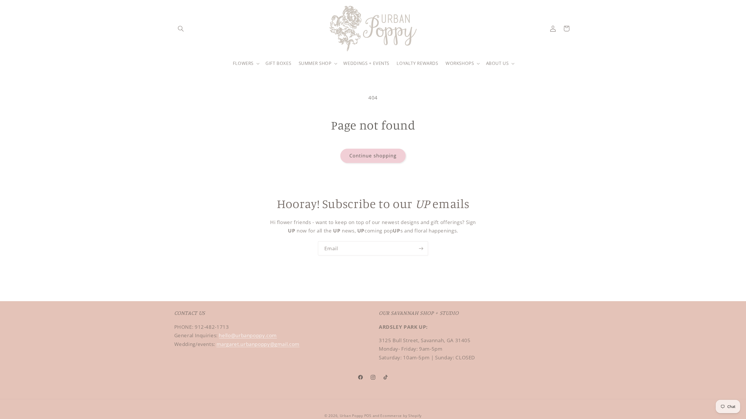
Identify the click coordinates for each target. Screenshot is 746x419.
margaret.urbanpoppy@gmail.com (258, 344)
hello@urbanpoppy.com (248, 335)
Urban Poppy (351, 415)
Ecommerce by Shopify (401, 415)
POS (368, 415)
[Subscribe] (421, 248)
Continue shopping (373, 155)
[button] (181, 28)
